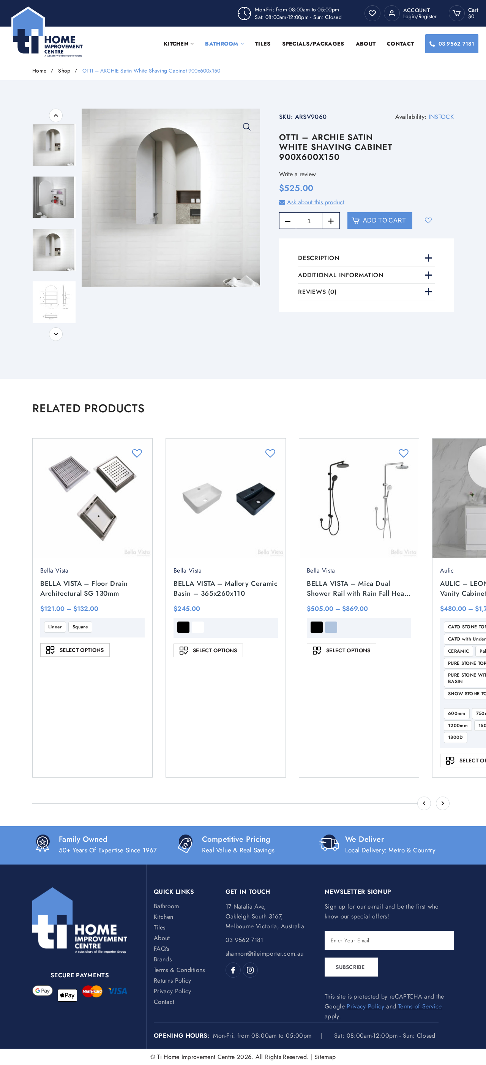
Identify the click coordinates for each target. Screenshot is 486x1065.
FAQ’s (161, 948)
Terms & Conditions (179, 970)
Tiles (263, 43)
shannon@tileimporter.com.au (265, 953)
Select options (82, 650)
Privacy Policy (172, 991)
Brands (163, 959)
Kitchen (176, 43)
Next (56, 334)
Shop (64, 71)
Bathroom (221, 43)
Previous (56, 115)
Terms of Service (420, 1006)
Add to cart (384, 220)
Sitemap (325, 1056)
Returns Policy (172, 980)
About (366, 43)
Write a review (297, 174)
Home (39, 71)
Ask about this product (315, 202)
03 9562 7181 (456, 43)
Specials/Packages (313, 43)
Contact (400, 43)
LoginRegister (420, 16)
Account (416, 10)
